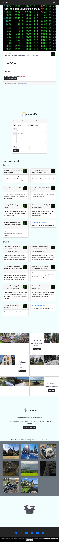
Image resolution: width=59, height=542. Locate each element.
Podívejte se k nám (29, 427)
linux (6, 53)
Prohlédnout (37, 349)
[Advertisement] (29, 98)
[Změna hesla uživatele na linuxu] (29, 27)
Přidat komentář (11, 78)
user (10, 53)
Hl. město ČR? (16, 144)
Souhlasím (48, 538)
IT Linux (25, 83)
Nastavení (29, 540)
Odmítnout (54, 538)
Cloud (7, 2)
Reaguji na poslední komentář (21, 130)
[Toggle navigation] (54, 2)
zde (44, 538)
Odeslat (16, 150)
